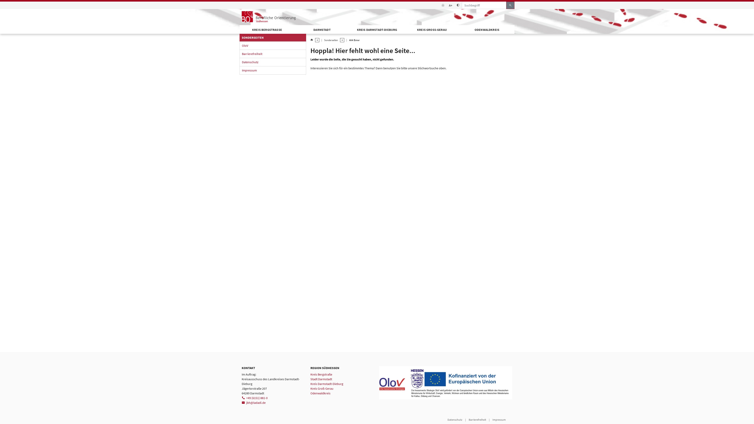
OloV (245, 46)
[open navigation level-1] (316, 40)
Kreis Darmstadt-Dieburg (377, 30)
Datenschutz (250, 62)
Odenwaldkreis (487, 30)
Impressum (249, 70)
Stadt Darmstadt (321, 379)
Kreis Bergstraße (321, 374)
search (510, 5)
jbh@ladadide (256, 403)
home (311, 40)
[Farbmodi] (458, 5)
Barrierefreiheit (252, 54)
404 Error (354, 40)
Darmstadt (321, 30)
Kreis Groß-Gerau (432, 30)
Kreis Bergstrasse (267, 30)
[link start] (443, 5)
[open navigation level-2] (341, 40)
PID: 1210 (247, 419)
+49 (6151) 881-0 (257, 398)
